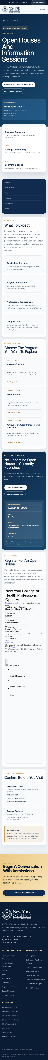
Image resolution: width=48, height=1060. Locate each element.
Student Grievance (33, 988)
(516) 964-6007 (10, 115)
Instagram (13, 2)
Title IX (4, 970)
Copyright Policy (8, 995)
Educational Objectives (10, 1011)
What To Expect (10, 187)
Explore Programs (13, 91)
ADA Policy (6, 978)
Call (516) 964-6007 (16, 487)
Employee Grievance (9, 1007)
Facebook (25, 2)
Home (4, 21)
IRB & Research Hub (9, 1024)
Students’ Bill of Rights (34, 984)
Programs (8, 193)
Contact (7, 208)
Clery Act (5, 983)
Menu (42, 10)
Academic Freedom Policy (35, 980)
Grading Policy (31, 956)
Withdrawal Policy (32, 971)
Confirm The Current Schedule (18, 84)
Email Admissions (15, 494)
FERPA (4, 974)
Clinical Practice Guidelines (11, 1020)
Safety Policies (7, 1032)
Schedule (8, 198)
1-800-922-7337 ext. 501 (16, 798)
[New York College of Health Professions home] (19, 9)
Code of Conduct (8, 991)
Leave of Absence (32, 975)
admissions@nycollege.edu (16, 801)
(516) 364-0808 (9, 942)
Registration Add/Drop (34, 967)
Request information (24, 893)
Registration (9, 203)
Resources (6, 1028)
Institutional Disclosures (10, 1016)
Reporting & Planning (9, 1036)
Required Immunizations (10, 987)
